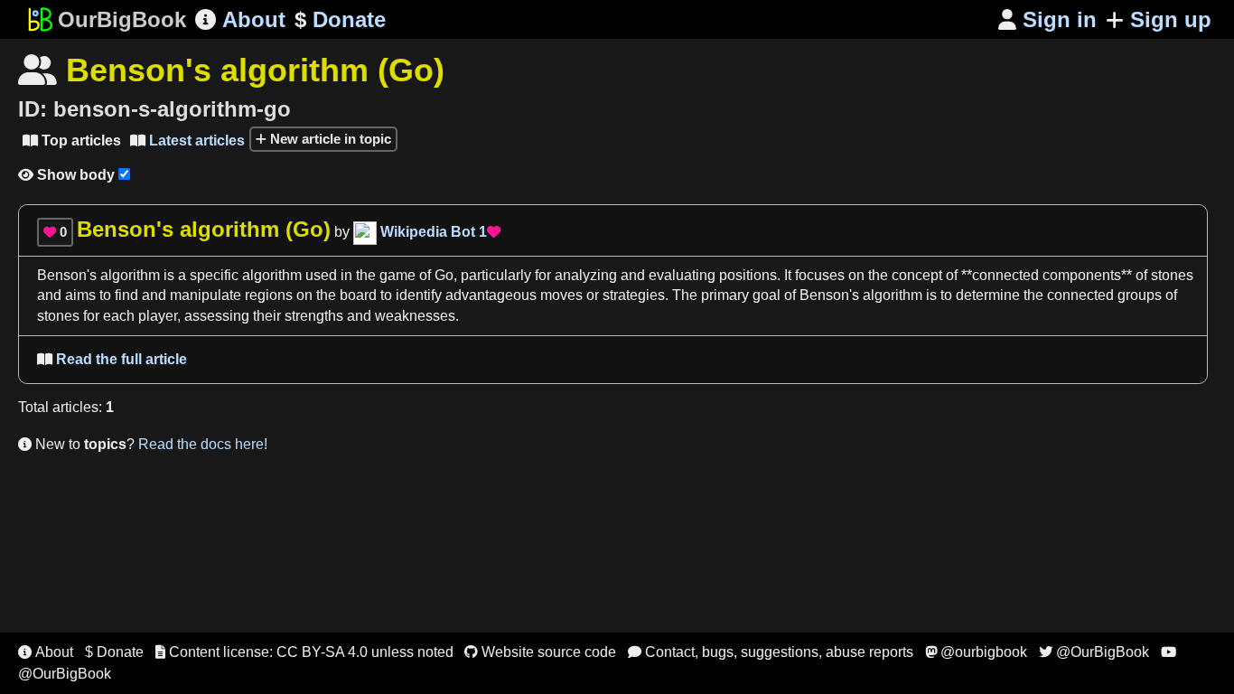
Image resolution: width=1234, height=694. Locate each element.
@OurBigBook (1094, 652)
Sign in (1047, 19)
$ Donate (114, 652)
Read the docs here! (202, 444)
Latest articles (187, 140)
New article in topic (328, 138)
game (397, 275)
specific (214, 275)
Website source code (540, 652)
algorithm (272, 275)
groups (1139, 295)
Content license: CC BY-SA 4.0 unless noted (304, 652)
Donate (340, 19)
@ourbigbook (976, 652)
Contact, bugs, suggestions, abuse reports (770, 652)
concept (917, 275)
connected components (1046, 275)
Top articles (72, 140)
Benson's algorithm (98, 275)
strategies (634, 295)
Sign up (1170, 19)
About (240, 19)
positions (748, 275)
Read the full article (112, 359)
